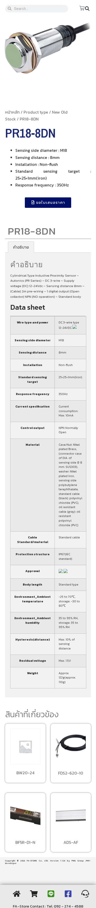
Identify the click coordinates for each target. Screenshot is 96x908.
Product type (36, 112)
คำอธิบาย (21, 247)
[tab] (21, 247)
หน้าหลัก (12, 112)
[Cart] (82, 9)
